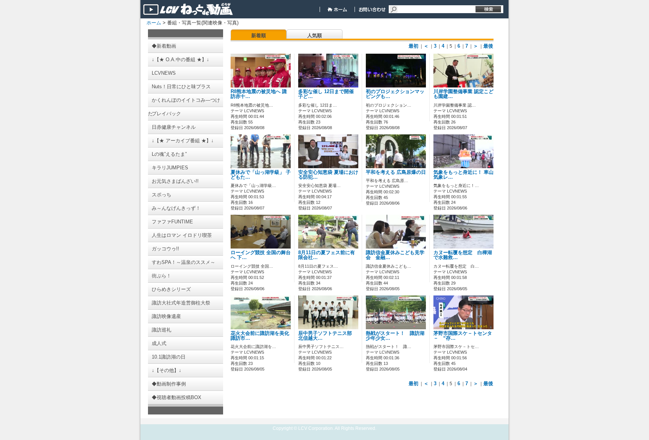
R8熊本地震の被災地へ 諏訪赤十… (259, 94)
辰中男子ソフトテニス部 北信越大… (327, 336)
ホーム (153, 23)
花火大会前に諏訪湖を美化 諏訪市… (262, 336)
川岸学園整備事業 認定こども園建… (463, 94)
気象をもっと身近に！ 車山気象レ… (463, 175)
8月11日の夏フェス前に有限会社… (326, 255)
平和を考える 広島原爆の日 (396, 172)
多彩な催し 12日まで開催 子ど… (326, 94)
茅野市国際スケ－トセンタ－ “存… (462, 336)
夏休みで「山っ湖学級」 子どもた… (261, 175)
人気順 (314, 35)
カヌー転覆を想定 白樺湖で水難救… (462, 255)
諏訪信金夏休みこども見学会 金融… (395, 255)
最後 (488, 46)
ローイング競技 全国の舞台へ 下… (261, 255)
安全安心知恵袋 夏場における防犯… (328, 175)
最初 (413, 46)
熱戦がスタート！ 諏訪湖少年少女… (395, 336)
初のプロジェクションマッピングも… (395, 94)
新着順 (258, 35)
